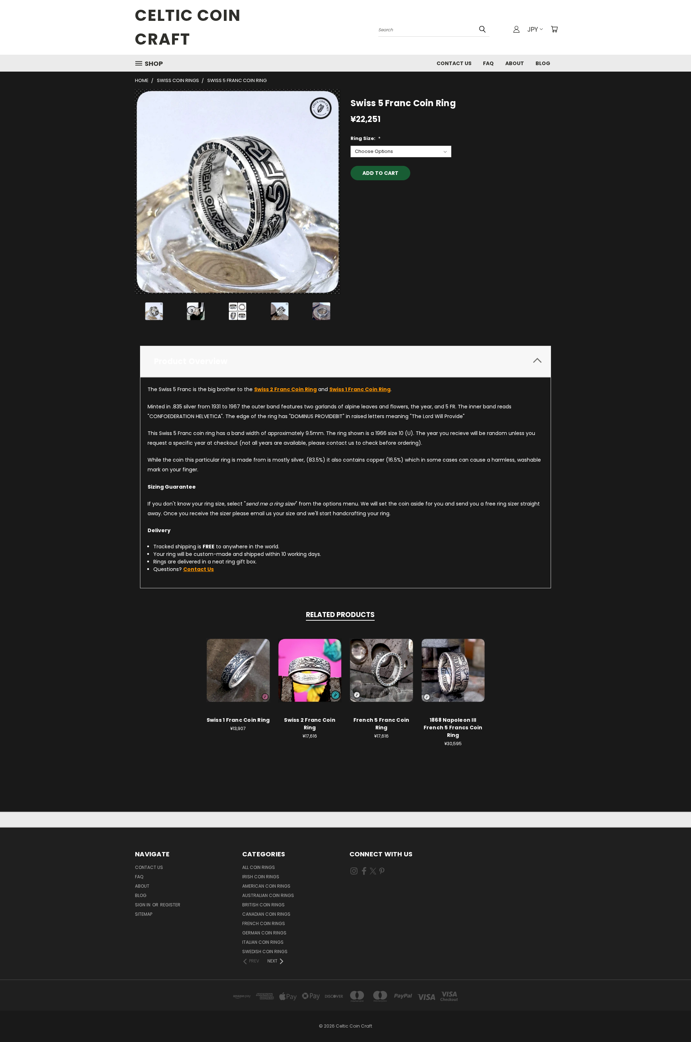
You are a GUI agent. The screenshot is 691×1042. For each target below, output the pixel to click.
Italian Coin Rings (263, 942)
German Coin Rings (264, 933)
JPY (532, 29)
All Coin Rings (258, 867)
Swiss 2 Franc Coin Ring (309, 723)
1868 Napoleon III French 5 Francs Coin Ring (453, 727)
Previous (672, 1019)
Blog (543, 63)
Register (170, 905)
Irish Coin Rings (260, 877)
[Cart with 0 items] (554, 29)
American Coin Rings (266, 886)
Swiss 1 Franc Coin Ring (238, 720)
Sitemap (143, 914)
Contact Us (454, 63)
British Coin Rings (263, 905)
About (514, 63)
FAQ (488, 63)
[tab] (345, 361)
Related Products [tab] (340, 615)
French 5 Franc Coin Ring (381, 723)
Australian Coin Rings (268, 895)
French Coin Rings (263, 923)
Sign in (143, 905)
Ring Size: (365, 138)
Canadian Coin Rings (266, 914)
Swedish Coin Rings (265, 951)
